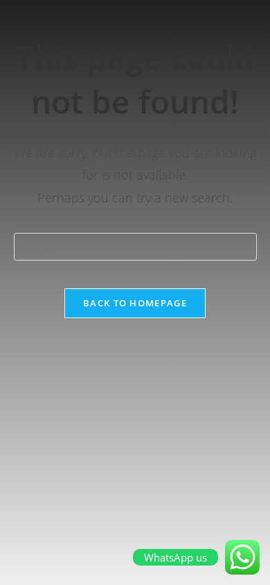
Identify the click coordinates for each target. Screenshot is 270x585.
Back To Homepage (135, 303)
